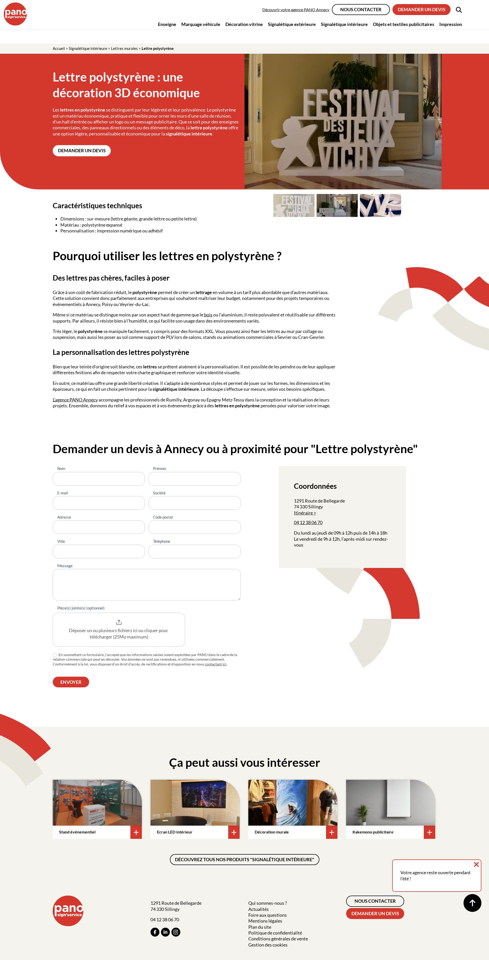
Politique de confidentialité (275, 933)
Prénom (159, 468)
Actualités (258, 909)
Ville (61, 541)
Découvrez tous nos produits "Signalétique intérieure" (244, 859)
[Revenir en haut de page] (472, 903)
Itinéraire (303, 513)
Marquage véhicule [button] (200, 24)
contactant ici (215, 664)
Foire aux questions (267, 915)
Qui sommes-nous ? (267, 903)
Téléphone (161, 541)
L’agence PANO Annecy (75, 399)
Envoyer (71, 682)
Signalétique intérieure (88, 48)
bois (208, 314)
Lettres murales (124, 48)
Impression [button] (450, 24)
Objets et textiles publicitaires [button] (403, 24)
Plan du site (259, 927)
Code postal (163, 517)
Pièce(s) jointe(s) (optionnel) (81, 608)
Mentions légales (265, 921)
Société (159, 493)
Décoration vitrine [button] (244, 24)
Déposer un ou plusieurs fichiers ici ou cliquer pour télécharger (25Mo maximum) (119, 634)
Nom (61, 468)
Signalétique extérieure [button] (292, 24)
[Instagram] (175, 932)
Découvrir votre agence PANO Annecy (295, 9)
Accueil (59, 48)
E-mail (62, 493)
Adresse (64, 517)
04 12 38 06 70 (308, 522)
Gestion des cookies (268, 945)
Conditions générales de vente (278, 938)
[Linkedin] (165, 932)
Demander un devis (421, 9)
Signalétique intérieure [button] (344, 24)
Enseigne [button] (167, 24)
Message (65, 565)
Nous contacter (361, 9)
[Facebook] (155, 932)
